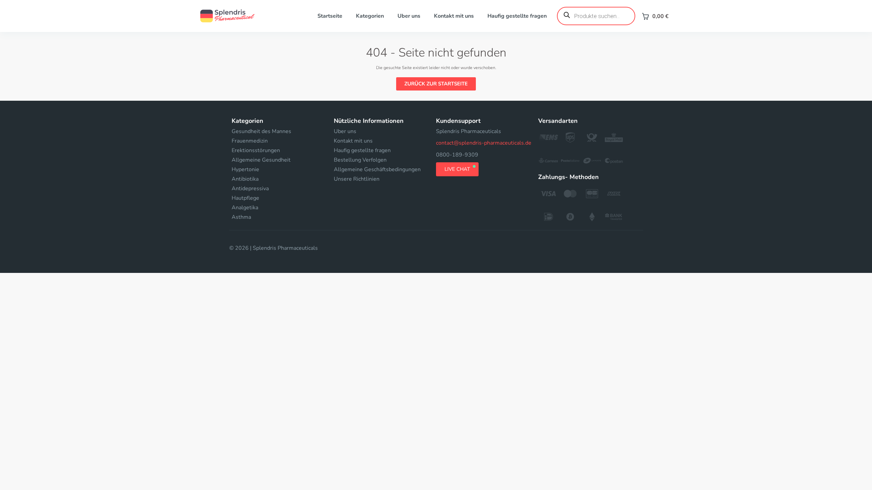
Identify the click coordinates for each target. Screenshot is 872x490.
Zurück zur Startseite (436, 83)
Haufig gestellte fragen (517, 16)
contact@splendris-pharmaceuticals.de (483, 143)
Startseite (329, 16)
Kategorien (370, 16)
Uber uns (409, 16)
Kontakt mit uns (454, 16)
